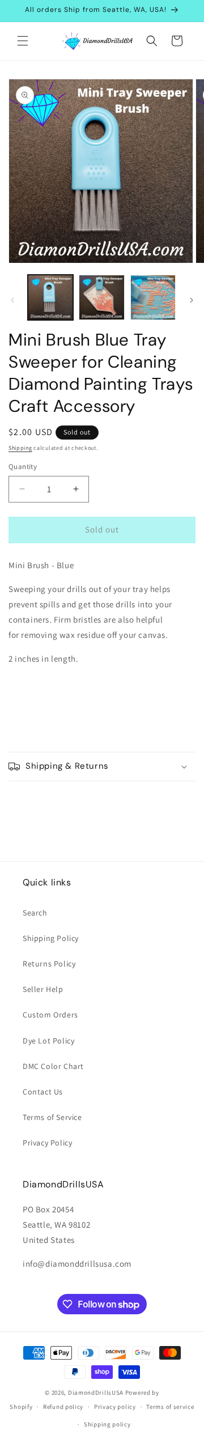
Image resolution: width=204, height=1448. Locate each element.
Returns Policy (49, 964)
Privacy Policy (47, 1143)
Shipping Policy (51, 938)
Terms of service (170, 1407)
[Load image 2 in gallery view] (101, 297)
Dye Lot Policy (48, 1041)
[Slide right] (191, 300)
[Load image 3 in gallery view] (153, 297)
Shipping (20, 448)
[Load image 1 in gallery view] (50, 297)
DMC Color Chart (53, 1066)
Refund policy (63, 1407)
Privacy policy (115, 1407)
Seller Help (43, 989)
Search (35, 913)
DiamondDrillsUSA (96, 1392)
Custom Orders (50, 1015)
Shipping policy (107, 1424)
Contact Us (43, 1092)
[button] (22, 40)
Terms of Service (52, 1117)
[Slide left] (12, 300)
